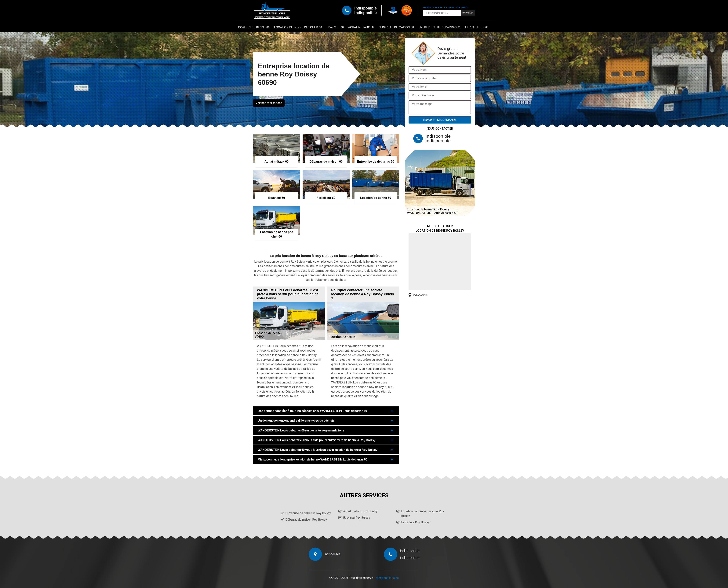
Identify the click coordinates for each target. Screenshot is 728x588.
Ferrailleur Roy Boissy (415, 522)
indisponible (365, 8)
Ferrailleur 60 (477, 27)
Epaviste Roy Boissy (356, 518)
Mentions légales (387, 578)
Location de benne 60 (253, 27)
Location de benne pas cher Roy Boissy (422, 513)
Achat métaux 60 (361, 27)
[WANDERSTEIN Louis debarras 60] (272, 10)
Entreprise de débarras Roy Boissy (308, 513)
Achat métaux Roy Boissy (360, 511)
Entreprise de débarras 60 (439, 27)
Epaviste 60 (335, 27)
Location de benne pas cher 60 (298, 27)
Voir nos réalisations (269, 103)
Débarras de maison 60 (396, 27)
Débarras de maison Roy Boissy (306, 519)
